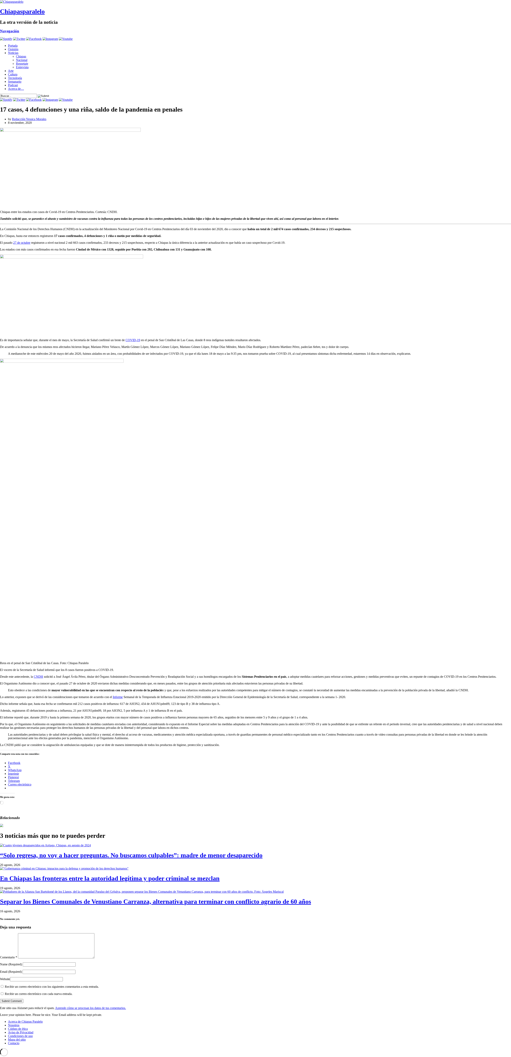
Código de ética (18, 1028)
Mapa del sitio (17, 1039)
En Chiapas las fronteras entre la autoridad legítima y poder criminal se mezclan (110, 878)
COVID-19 (133, 340)
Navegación (9, 31)
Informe (118, 697)
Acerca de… (16, 88)
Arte (11, 70)
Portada (13, 45)
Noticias (13, 52)
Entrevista (22, 67)
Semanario (14, 81)
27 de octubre (21, 242)
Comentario (8, 957)
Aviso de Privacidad (20, 1032)
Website (5, 979)
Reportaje (22, 63)
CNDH (38, 676)
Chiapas (21, 56)
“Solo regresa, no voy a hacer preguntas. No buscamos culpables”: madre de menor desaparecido (131, 855)
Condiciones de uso (20, 1036)
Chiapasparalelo (22, 11)
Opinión (13, 49)
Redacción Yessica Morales (29, 119)
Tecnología (15, 78)
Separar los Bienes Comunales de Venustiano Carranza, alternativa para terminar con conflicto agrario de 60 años (155, 901)
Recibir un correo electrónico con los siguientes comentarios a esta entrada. (52, 986)
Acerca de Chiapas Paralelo (25, 1021)
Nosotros (13, 1025)
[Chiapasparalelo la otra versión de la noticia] (255, 2)
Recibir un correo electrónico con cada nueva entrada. (38, 994)
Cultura (12, 74)
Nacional (21, 60)
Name (11, 964)
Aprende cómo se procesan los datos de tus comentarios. (90, 1008)
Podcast (13, 85)
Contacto (13, 1043)
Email (11, 971)
